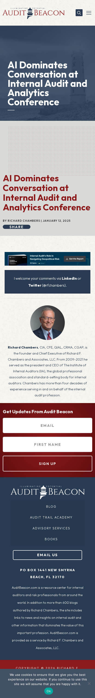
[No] (89, 683)
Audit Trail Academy (51, 517)
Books (51, 539)
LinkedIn (69, 278)
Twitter (34, 285)
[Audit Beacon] (32, 12)
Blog (51, 506)
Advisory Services (51, 528)
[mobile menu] (89, 13)
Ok (49, 691)
